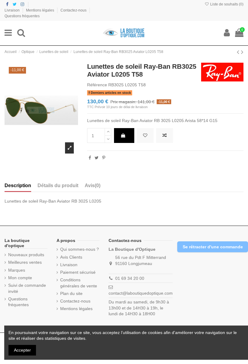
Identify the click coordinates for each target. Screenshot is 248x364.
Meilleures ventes (25, 262)
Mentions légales (40, 10)
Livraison (13, 10)
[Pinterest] (103, 157)
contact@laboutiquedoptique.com (141, 293)
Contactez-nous (73, 10)
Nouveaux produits (26, 254)
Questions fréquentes (22, 16)
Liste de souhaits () (226, 4)
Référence (97, 84)
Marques (16, 270)
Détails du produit (58, 185)
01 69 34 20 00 (129, 278)
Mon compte (20, 277)
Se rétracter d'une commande (213, 246)
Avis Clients (71, 257)
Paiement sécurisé (78, 272)
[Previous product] (239, 51)
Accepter (22, 350)
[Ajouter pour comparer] (164, 135)
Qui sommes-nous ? (79, 249)
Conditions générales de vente (78, 282)
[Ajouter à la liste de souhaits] (145, 135)
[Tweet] (97, 157)
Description (18, 185)
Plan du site (71, 293)
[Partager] (90, 157)
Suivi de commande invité (27, 288)
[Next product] (242, 51)
